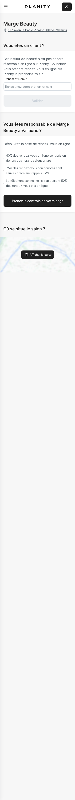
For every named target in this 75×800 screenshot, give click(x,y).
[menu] (5, 6)
